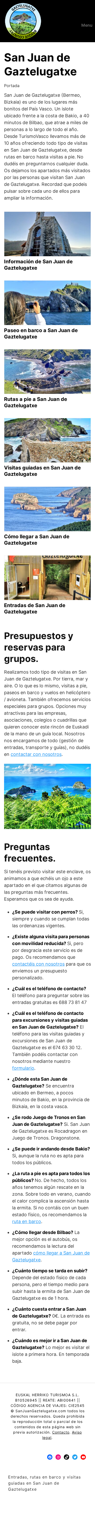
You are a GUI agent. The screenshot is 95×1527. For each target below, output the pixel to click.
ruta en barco (26, 1221)
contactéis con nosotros (38, 964)
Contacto (60, 1432)
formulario (23, 1068)
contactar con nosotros (36, 754)
